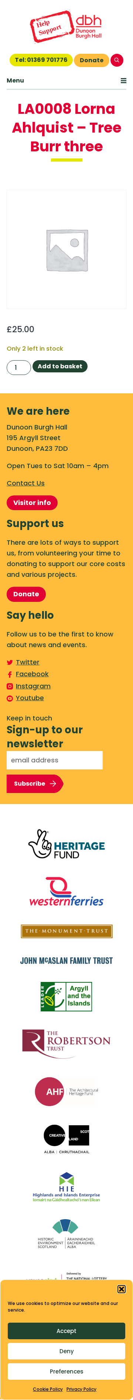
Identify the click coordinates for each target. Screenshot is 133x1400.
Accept (66, 1331)
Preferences (66, 1371)
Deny (66, 1351)
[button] (121, 1289)
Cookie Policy (48, 1389)
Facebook (32, 673)
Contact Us (26, 483)
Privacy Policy (81, 1389)
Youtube (30, 697)
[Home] (66, 27)
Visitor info (32, 502)
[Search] (116, 60)
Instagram (33, 686)
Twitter (28, 662)
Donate (91, 60)
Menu (15, 80)
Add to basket (60, 366)
